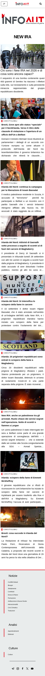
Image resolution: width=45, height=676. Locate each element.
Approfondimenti (13, 631)
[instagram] (17, 668)
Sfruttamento (12, 588)
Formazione (12, 598)
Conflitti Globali (10, 121)
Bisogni (10, 585)
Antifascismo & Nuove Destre (17, 601)
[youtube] (32, 668)
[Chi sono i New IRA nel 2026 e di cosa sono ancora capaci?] (22, 56)
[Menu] (4, 3)
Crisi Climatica (12, 607)
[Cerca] (40, 4)
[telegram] (13, 668)
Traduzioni (11, 611)
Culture (10, 654)
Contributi (11, 592)
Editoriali (11, 634)
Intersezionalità (13, 604)
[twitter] (27, 668)
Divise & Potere (13, 595)
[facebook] (22, 668)
